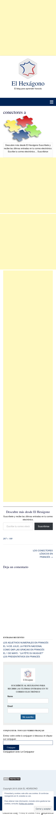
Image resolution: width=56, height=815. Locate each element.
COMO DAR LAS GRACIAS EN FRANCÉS (23, 649)
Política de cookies (26, 803)
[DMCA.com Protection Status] (12, 779)
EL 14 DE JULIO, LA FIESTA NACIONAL (22, 646)
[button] (28, 102)
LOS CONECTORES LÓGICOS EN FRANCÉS (43, 553)
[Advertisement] (28, 28)
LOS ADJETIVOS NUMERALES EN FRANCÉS (25, 642)
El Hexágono (28, 83)
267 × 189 (7, 538)
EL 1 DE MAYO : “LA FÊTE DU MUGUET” (23, 653)
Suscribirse (43, 526)
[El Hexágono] (28, 69)
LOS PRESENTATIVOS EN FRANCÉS (21, 656)
